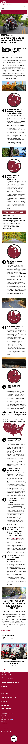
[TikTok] (10, 731)
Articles (3, 4)
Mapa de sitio (4, 715)
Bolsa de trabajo (5, 726)
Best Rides (9, 4)
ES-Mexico (4, 686)
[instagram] (4, 731)
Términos (3, 721)
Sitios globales (4, 728)
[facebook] (1, 731)
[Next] (25, 653)
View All (3, 669)
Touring (3, 630)
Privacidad (3, 717)
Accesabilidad (4, 723)
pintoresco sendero (17, 538)
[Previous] (2, 653)
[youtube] (7, 731)
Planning (8, 630)
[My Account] (24, 1)
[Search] (22, 1)
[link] (14, 693)
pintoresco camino (20, 568)
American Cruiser (17, 506)
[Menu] (26, 1)
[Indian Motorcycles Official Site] (3, 2)
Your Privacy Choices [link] (6, 719)
